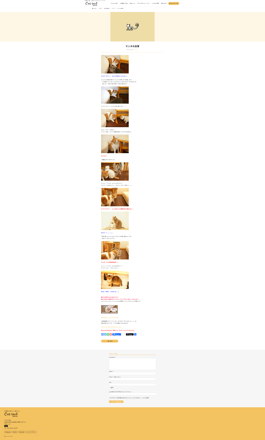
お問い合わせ (164, 3)
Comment (112, 357)
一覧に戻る (110, 341)
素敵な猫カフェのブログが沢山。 (110, 317)
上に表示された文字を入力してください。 (120, 392)
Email (110, 377)
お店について (132, 3)
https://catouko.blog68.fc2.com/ (111, 327)
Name (110, 371)
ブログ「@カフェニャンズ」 (143, 3)
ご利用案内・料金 (123, 3)
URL (110, 382)
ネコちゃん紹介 (114, 3)
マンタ (136, 49)
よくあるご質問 (155, 3)
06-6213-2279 (174, 3)
